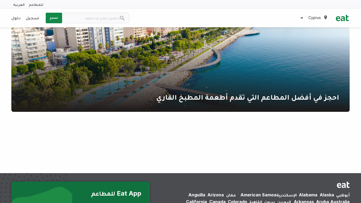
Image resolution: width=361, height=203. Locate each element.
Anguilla (196, 194)
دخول (16, 17)
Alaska (327, 194)
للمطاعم (36, 4)
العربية (19, 4)
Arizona (215, 194)
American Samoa (258, 194)
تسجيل (32, 17)
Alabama (308, 194)
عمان (231, 194)
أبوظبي (343, 194)
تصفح (54, 18)
